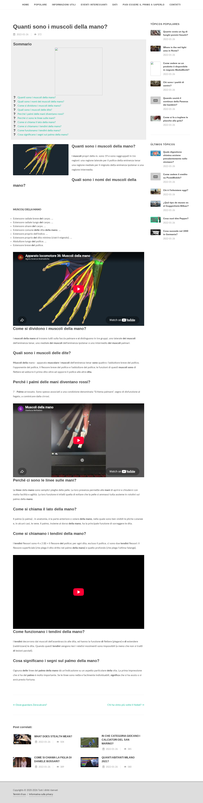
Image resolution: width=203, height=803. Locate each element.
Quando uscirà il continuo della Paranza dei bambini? (175, 101)
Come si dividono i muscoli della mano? (39, 105)
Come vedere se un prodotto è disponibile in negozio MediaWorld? (176, 66)
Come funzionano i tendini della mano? (39, 130)
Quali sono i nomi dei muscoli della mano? (41, 101)
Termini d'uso (19, 794)
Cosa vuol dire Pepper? (176, 218)
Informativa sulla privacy (41, 794)
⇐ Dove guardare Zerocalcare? (30, 705)
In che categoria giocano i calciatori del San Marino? (121, 740)
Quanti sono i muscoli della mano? (37, 97)
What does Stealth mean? (53, 736)
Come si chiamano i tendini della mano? (39, 126)
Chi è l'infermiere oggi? (175, 190)
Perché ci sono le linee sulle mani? (36, 118)
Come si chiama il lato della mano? (37, 122)
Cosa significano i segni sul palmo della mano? (43, 134)
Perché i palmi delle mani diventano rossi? (41, 114)
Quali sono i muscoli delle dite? (35, 110)
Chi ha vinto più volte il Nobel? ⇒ (125, 705)
